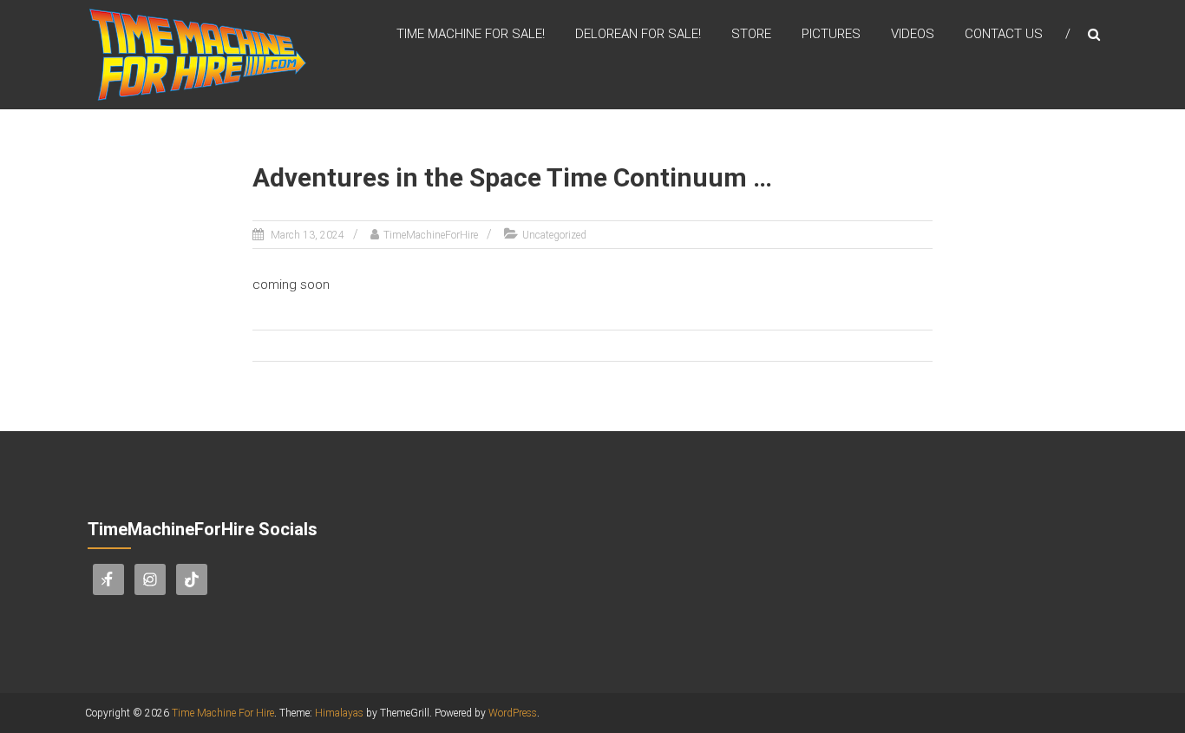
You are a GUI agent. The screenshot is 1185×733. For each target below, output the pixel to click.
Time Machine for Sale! (470, 34)
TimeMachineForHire (430, 235)
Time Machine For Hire (223, 713)
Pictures (831, 34)
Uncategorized (554, 235)
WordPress (512, 713)
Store (751, 34)
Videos (912, 34)
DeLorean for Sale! (638, 34)
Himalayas (339, 713)
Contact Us (1004, 34)
